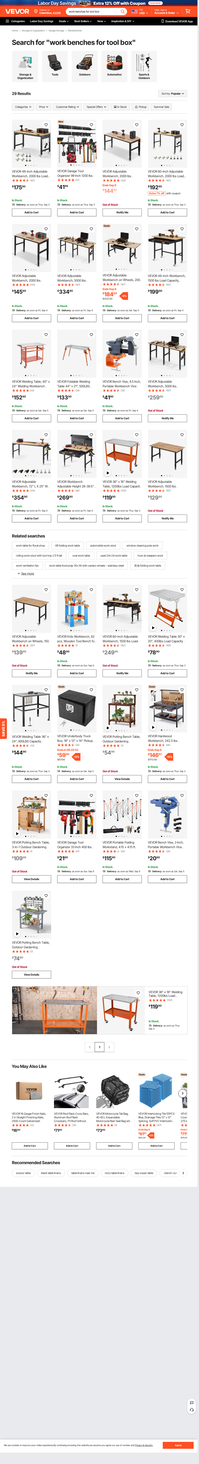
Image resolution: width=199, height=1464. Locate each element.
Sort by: (166, 93)
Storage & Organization (33, 30)
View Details (122, 779)
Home (15, 30)
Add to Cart (31, 212)
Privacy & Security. (144, 1445)
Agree (178, 1445)
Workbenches (75, 30)
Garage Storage (56, 30)
